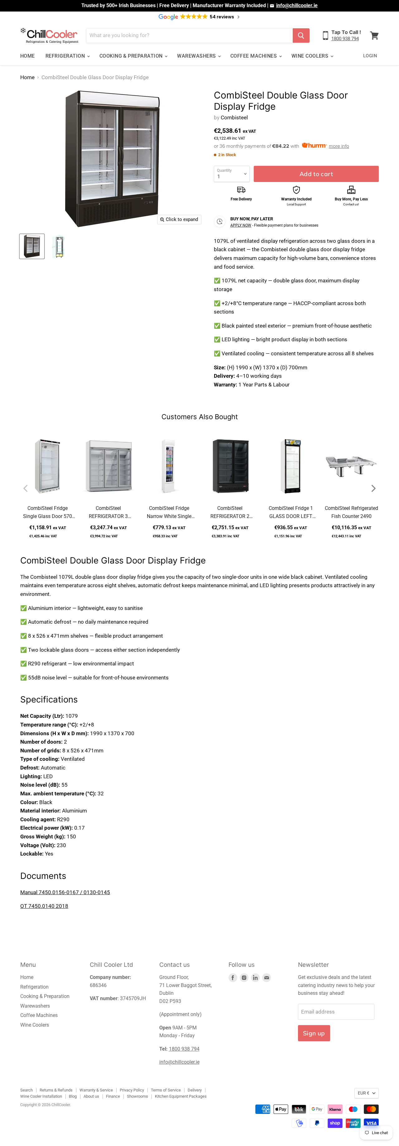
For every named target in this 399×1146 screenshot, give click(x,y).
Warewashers (197, 56)
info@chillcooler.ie (297, 5)
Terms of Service (166, 1090)
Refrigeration (66, 56)
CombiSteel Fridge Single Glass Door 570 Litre (47, 512)
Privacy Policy (132, 1090)
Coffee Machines (254, 56)
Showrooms (137, 1096)
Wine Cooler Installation (41, 1096)
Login (370, 56)
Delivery (195, 1090)
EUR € (363, 1093)
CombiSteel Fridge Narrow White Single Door (169, 512)
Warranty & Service (96, 1090)
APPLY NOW (240, 225)
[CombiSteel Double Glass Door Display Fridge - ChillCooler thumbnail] (32, 246)
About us (91, 1096)
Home (27, 56)
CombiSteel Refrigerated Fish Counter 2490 (351, 512)
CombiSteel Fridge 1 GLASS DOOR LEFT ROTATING (291, 512)
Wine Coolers (310, 56)
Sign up (314, 1033)
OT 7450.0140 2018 (44, 906)
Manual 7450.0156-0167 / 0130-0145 (65, 892)
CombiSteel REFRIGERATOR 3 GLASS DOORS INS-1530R (108, 512)
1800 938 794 (345, 38)
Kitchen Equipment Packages (181, 1096)
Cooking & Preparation (131, 56)
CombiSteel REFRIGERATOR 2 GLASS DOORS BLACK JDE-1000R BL (230, 512)
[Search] (301, 35)
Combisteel (234, 117)
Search (26, 1090)
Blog (73, 1096)
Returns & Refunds (56, 1090)
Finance (113, 1096)
